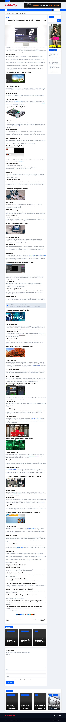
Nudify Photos (20, 9)
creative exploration (36, 365)
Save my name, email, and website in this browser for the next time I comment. (20, 679)
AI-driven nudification (18, 101)
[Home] (6, 10)
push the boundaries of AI (34, 456)
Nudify (7, 17)
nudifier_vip (10, 642)
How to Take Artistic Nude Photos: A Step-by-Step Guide (40, 640)
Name (7, 669)
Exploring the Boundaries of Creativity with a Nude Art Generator (11, 640)
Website (7, 676)
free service (38, 410)
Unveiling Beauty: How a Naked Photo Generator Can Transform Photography (25, 641)
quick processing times (36, 418)
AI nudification (21, 161)
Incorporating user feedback (11, 469)
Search (51, 17)
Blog (9, 9)
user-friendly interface (30, 528)
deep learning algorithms (17, 125)
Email (7, 672)
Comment (8, 654)
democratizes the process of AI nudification (37, 255)
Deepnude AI (9, 631)
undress (43, 102)
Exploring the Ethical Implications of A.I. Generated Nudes (54, 67)
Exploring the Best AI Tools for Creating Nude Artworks (54, 71)
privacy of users (22, 334)
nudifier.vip (21, 720)
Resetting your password (17, 493)
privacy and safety (19, 547)
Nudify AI (13, 9)
